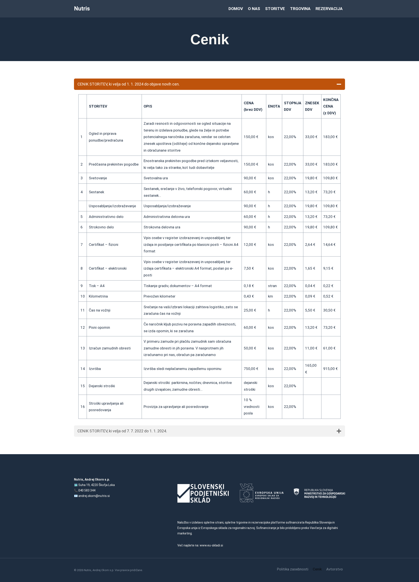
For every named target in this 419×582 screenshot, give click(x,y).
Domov (235, 8)
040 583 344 (86, 490)
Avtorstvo (334, 569)
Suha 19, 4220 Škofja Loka (96, 485)
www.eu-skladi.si (211, 545)
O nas (254, 8)
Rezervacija (329, 8)
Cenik (317, 569)
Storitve (275, 8)
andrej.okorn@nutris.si (94, 496)
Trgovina (300, 8)
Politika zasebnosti (292, 569)
